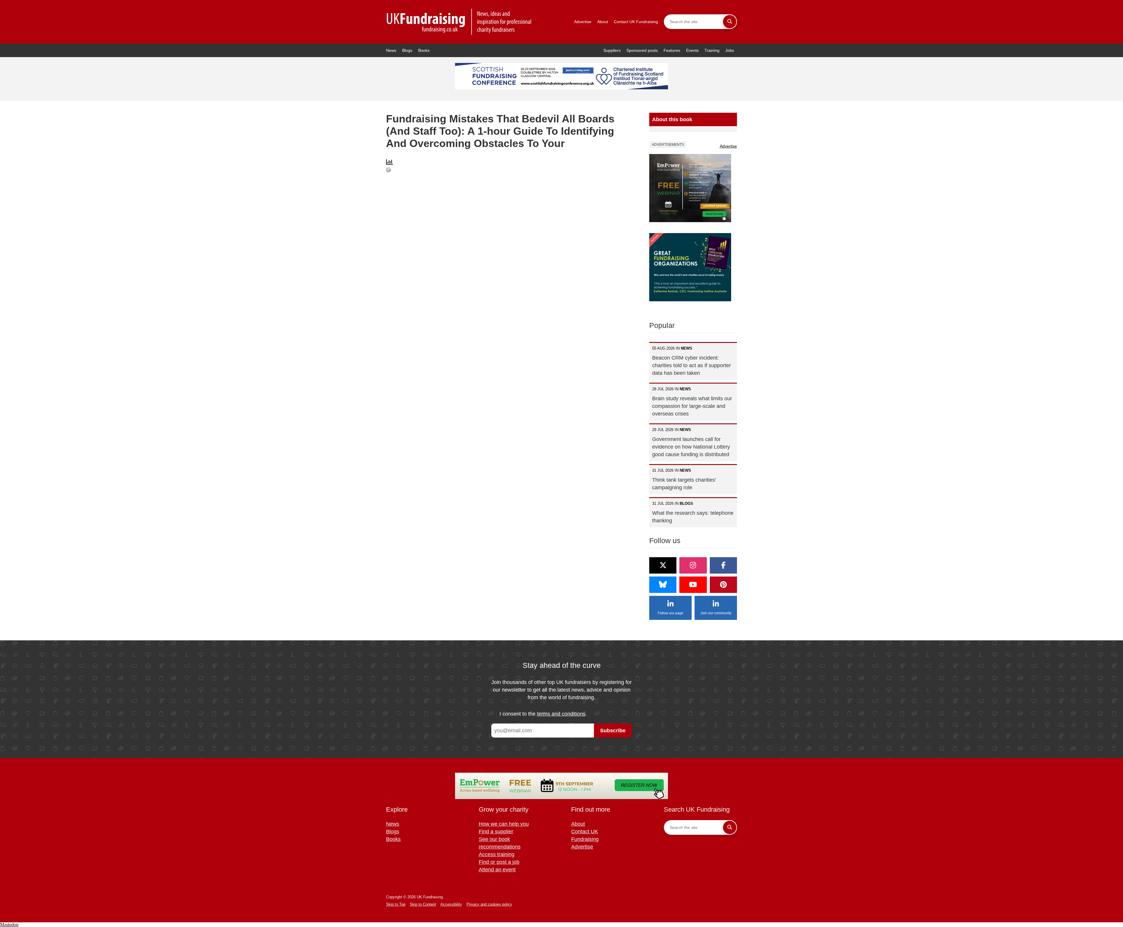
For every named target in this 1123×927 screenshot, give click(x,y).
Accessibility (451, 904)
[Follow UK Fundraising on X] (662, 565)
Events (692, 50)
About (602, 21)
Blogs (407, 50)
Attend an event (497, 870)
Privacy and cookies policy (489, 904)
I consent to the (542, 714)
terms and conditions (561, 714)
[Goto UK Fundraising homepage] (459, 22)
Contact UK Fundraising (636, 21)
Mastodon (9, 924)
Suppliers (612, 50)
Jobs (729, 50)
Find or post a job (499, 862)
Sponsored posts (642, 50)
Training (712, 50)
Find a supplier (496, 831)
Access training (496, 854)
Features (672, 50)
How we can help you (504, 824)
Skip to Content (423, 904)
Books (424, 50)
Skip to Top (395, 904)
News (391, 50)
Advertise (582, 21)
